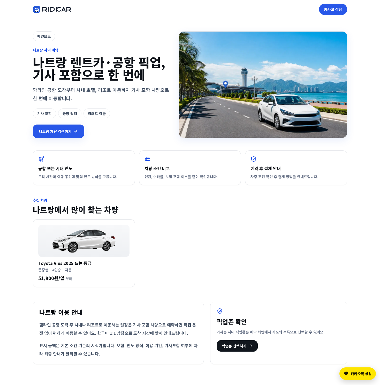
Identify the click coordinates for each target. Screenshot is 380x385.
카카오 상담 (333, 9)
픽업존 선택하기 (234, 345)
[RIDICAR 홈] (52, 9)
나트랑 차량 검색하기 (55, 131)
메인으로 (44, 36)
